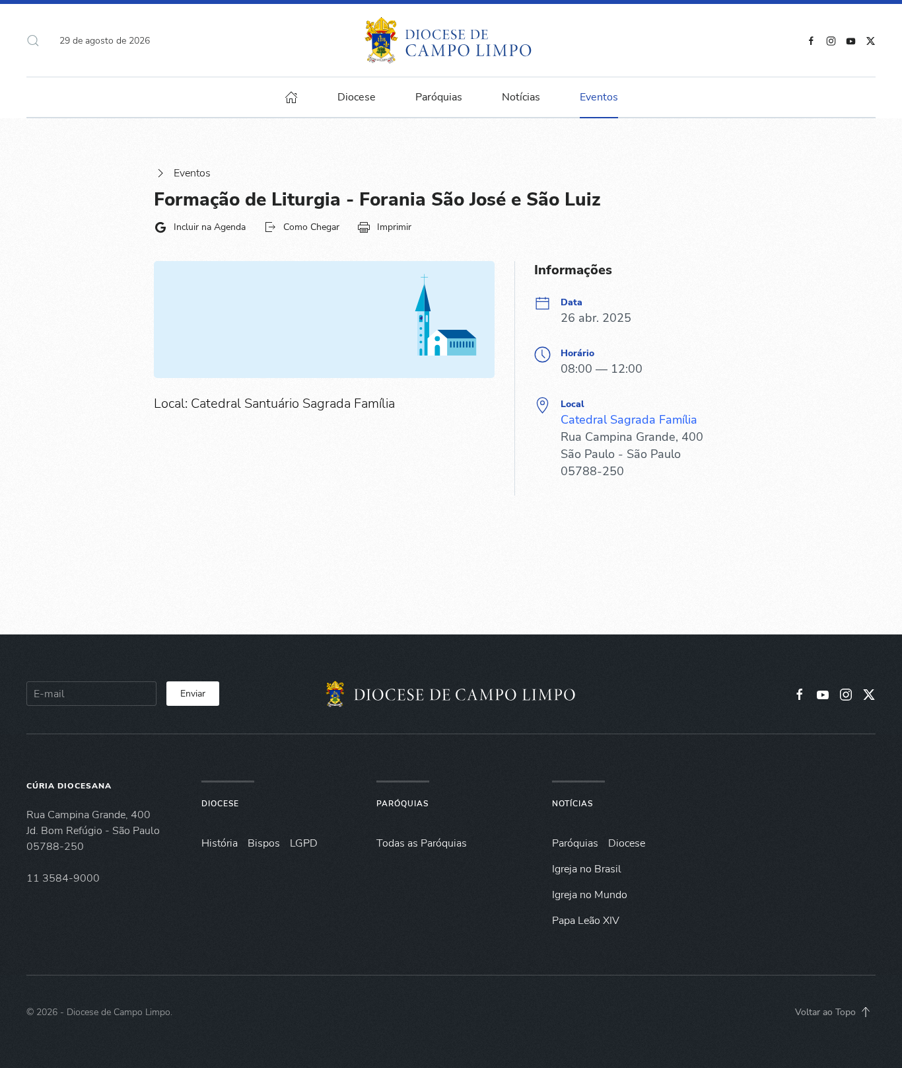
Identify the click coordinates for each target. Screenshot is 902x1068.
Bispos (264, 843)
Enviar (192, 693)
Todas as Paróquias (421, 843)
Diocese (220, 803)
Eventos (192, 173)
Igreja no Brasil (586, 869)
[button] (33, 40)
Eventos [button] (599, 97)
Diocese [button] (356, 97)
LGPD (304, 843)
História (219, 843)
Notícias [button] (521, 97)
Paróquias (438, 97)
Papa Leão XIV (585, 920)
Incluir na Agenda (210, 227)
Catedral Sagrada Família (629, 420)
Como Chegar (311, 227)
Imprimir (394, 227)
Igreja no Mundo (589, 895)
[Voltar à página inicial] (451, 40)
